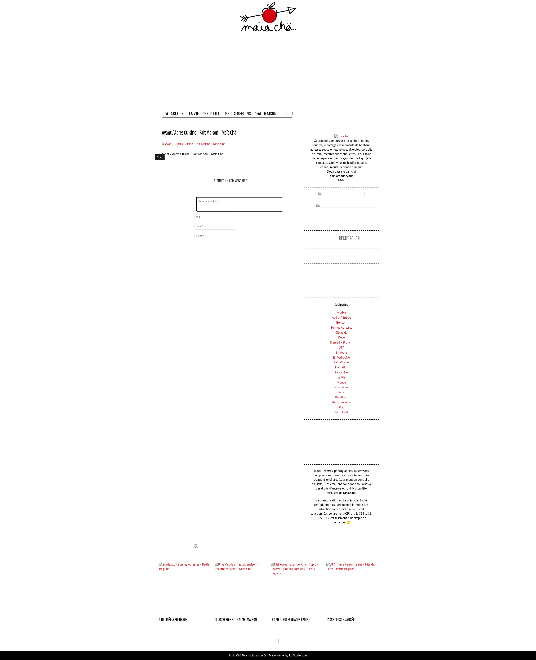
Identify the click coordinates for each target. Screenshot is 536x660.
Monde (341, 382)
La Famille (341, 372)
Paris (341, 392)
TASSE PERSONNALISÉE (340, 619)
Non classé (341, 387)
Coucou (287, 113)
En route (341, 352)
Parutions (341, 397)
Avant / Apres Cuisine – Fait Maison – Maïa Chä (199, 132)
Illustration (341, 367)
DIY (341, 347)
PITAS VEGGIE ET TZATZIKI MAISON (236, 619)
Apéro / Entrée (341, 317)
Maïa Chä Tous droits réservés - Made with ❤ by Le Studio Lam (268, 655)
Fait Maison (266, 113)
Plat (341, 407)
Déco (341, 337)
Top (524, 648)
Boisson (341, 322)
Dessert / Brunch (341, 342)
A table (341, 312)
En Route (212, 113)
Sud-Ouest (341, 412)
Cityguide (341, 332)
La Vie (194, 113)
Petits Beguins (238, 113)
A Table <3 (175, 113)
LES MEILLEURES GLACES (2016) (290, 619)
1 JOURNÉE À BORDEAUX (173, 619)
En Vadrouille (341, 357)
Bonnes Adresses (341, 327)
